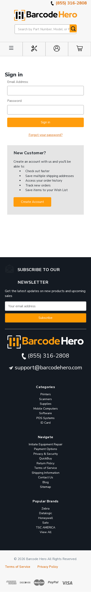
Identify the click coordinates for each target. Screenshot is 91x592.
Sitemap (45, 487)
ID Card (46, 423)
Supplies (45, 404)
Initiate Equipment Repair (45, 444)
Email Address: (18, 82)
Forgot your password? (46, 135)
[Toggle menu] (11, 49)
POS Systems (45, 418)
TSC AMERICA (45, 527)
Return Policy (45, 463)
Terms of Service (45, 468)
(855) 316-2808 (71, 3)
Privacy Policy (47, 567)
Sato (45, 523)
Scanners (45, 399)
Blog (46, 482)
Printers (45, 394)
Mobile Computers (45, 409)
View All (45, 532)
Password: (14, 101)
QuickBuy (45, 459)
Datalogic (45, 513)
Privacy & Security (45, 454)
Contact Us (45, 478)
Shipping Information (45, 473)
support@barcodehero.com (47, 367)
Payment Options (45, 449)
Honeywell (45, 518)
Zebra (45, 509)
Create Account (32, 202)
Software (45, 413)
